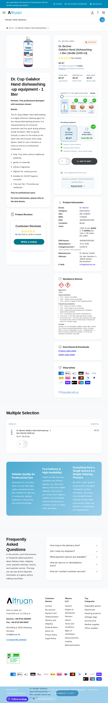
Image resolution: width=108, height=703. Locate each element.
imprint (68, 620)
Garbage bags (91, 617)
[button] (4, 12)
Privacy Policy (51, 635)
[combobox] (54, 20)
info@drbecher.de (87, 264)
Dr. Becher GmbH (66, 41)
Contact (59, 4)
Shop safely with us (69, 392)
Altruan (14, 689)
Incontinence (90, 621)
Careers (68, 606)
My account (50, 610)
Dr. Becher (84, 208)
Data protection (72, 638)
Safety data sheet (66, 354)
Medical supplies (92, 624)
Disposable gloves (93, 606)
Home (11, 28)
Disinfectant (90, 610)
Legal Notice (50, 638)
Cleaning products (93, 613)
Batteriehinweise (72, 645)
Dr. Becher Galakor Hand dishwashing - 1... (32, 28)
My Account (97, 4)
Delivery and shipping (50, 622)
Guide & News (51, 627)
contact (48, 606)
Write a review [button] (29, 241)
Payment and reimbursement (51, 615)
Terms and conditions (69, 625)
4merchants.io (20, 693)
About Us (49, 631)
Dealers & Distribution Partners (70, 613)
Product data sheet (67, 351)
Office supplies (91, 628)
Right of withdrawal (70, 632)
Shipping (61, 68)
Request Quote (76, 186)
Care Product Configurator (77, 4)
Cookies (68, 641)
